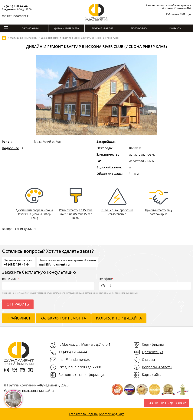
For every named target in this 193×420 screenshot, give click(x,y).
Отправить (18, 304)
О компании (30, 28)
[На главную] (4, 38)
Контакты (175, 28)
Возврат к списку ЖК (17, 229)
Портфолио (139, 28)
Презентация (152, 352)
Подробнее (10, 148)
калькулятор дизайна (119, 318)
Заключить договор (166, 403)
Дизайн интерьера (66, 28)
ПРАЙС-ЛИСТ (19, 318)
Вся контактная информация (82, 374)
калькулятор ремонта (63, 318)
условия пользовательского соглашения (57, 292)
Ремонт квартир (102, 28)
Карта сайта (151, 374)
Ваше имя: (10, 279)
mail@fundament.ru (16, 16)
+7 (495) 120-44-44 (15, 6)
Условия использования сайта (29, 390)
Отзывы (148, 359)
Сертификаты (153, 344)
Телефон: (105, 279)
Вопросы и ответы (157, 367)
